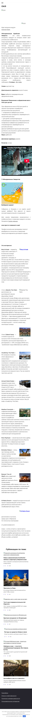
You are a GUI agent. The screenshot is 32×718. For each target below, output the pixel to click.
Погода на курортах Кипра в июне (15, 632)
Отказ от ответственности (8, 695)
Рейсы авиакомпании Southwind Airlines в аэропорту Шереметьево (15, 558)
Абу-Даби (19, 82)
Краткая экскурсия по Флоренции (15, 618)
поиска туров (5, 29)
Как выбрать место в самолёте (14, 678)
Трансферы (4, 693)
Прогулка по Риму (10, 588)
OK (24, 716)
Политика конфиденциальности (10, 698)
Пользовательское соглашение (10, 701)
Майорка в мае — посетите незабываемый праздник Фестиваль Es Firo (16, 647)
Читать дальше (13, 221)
